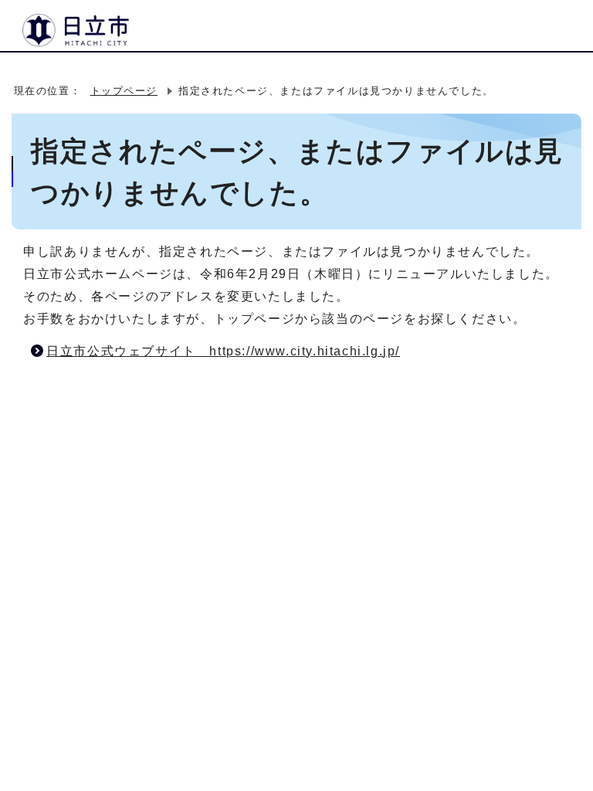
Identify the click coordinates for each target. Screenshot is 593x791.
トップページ (124, 91)
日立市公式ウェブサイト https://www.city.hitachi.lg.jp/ (223, 351)
